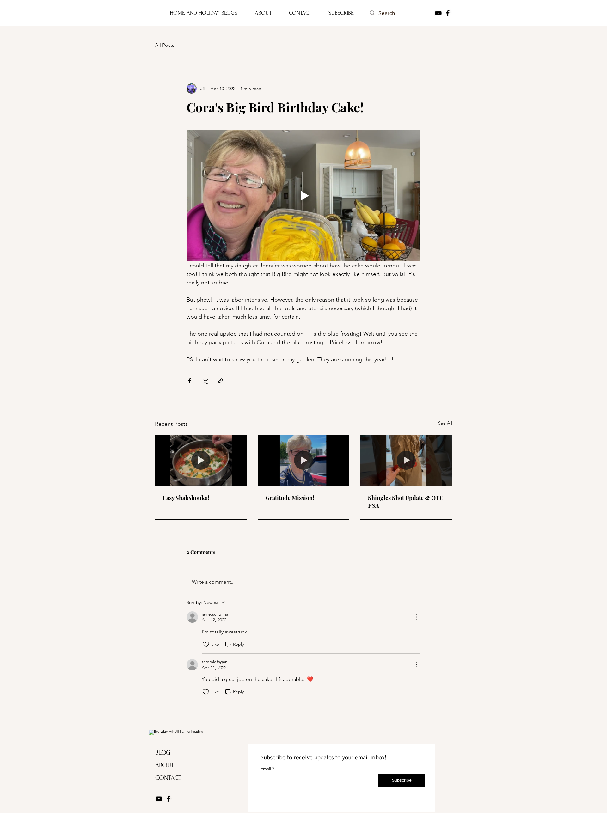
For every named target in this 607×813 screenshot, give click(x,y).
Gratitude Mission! (290, 498)
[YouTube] (438, 13)
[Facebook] (448, 13)
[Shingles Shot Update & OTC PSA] (406, 460)
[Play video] (303, 195)
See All (445, 423)
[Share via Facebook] (190, 381)
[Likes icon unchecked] (206, 644)
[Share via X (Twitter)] (205, 381)
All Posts (164, 45)
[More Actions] (416, 617)
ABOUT (164, 765)
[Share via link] (221, 381)
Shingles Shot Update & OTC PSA (406, 501)
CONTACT (168, 777)
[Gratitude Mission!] (303, 460)
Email (266, 769)
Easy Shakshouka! (186, 498)
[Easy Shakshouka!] (201, 460)
